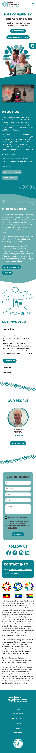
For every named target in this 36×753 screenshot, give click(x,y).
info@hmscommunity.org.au (20, 569)
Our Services (18, 31)
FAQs (6, 273)
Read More (9, 178)
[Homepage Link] (10, 4)
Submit (19, 534)
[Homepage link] (18, 699)
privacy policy (12, 527)
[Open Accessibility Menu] (32, 46)
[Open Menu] (33, 4)
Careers (8, 360)
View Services (10, 267)
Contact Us (18, 714)
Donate (18, 723)
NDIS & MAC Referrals (18, 37)
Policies (18, 728)
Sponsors (18, 733)
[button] (18, 329)
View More (17, 443)
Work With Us (18, 719)
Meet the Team (10, 172)
